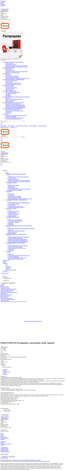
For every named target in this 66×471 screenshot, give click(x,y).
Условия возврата (4, 449)
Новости (2, 442)
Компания (3, 439)
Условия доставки (4, 448)
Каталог (2, 433)
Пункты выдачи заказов (6, 443)
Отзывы (5, 370)
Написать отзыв (7, 410)
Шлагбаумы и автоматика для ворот (8, 289)
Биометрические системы (6, 294)
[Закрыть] (1, 165)
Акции (2, 434)
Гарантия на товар (5, 450)
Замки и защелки (4, 297)
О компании (3, 441)
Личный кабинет (4, 457)
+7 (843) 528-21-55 (5, 9)
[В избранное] (3, 350)
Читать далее (57, 465)
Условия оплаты (4, 447)
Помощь (2, 445)
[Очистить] (24, 121)
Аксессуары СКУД (5, 300)
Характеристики (6, 371)
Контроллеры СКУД (5, 295)
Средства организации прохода (7, 290)
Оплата (4, 372)
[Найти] (2, 123)
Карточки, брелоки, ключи (6, 291)
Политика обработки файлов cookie (42, 461)
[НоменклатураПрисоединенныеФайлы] (33, 321)
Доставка (5, 374)
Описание (5, 369)
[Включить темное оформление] (2, 22)
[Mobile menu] (2, 141)
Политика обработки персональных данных (10, 460)
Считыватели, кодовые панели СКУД (9, 292)
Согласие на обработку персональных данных (30, 460)
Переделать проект (5, 127)
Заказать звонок (4, 11)
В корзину (3, 364)
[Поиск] (2, 164)
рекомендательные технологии (27, 461)
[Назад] (7, 171)
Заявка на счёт (13, 127)
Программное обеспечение (6, 298)
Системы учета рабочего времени (8, 299)
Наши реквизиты (4, 454)
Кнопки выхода (4, 293)
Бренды (2, 435)
